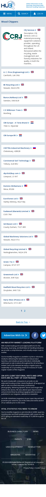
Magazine (15, 454)
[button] (7, 14)
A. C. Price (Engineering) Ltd (15, 72)
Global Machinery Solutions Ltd (17, 236)
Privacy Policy (28, 468)
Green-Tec (8, 262)
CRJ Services (29, 30)
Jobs (29, 439)
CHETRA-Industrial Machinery (16, 148)
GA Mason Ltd (9, 224)
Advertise (30, 454)
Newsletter (34, 447)
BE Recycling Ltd (10, 85)
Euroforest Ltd (10, 198)
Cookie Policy (40, 468)
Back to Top (22, 322)
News (35, 431)
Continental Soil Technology (16, 160)
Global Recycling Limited (14, 249)
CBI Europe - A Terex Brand (15, 123)
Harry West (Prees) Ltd (13, 300)
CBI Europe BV (9, 135)
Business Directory (18, 431)
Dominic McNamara (12, 186)
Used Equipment (14, 447)
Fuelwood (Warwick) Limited (15, 211)
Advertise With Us (14, 335)
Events (18, 439)
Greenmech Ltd (10, 274)
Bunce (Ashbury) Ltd (12, 97)
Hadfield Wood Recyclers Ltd (16, 287)
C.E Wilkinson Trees (12, 110)
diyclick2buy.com (11, 173)
